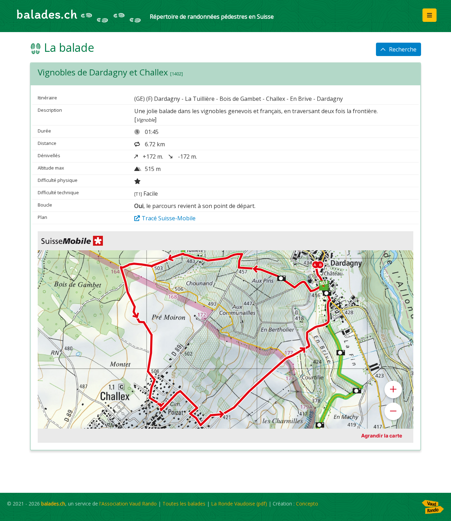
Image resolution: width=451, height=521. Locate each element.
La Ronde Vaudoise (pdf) (239, 503)
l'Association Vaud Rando (128, 503)
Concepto (307, 503)
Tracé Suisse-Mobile (169, 218)
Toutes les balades (183, 503)
